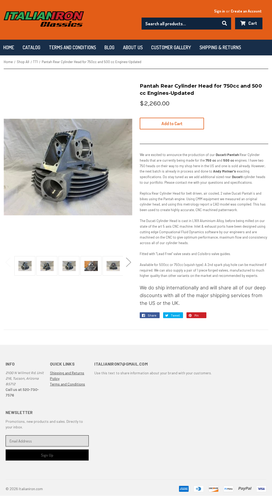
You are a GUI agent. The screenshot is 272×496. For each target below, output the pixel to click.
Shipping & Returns (220, 47)
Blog (109, 47)
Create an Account (246, 11)
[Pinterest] (191, 317)
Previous (7, 262)
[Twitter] (168, 317)
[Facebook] (144, 317)
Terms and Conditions (67, 384)
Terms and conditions (72, 47)
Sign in (219, 11)
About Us (133, 47)
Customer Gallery (171, 47)
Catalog (31, 47)
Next (128, 262)
